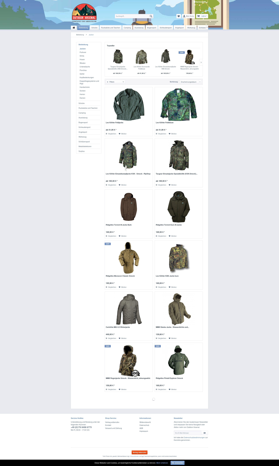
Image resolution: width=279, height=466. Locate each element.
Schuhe (82, 103)
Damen (82, 98)
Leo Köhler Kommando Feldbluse (142, 67)
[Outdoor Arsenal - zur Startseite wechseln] (84, 12)
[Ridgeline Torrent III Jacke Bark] (128, 207)
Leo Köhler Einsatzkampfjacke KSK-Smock (165, 67)
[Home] (74, 28)
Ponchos (83, 70)
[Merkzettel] (178, 16)
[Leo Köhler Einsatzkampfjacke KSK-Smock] (166, 56)
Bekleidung (83, 44)
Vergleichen (112, 134)
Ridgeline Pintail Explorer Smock (169, 378)
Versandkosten (134, 456)
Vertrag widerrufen (112, 422)
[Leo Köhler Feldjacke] (128, 104)
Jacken (83, 48)
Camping (82, 113)
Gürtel (82, 74)
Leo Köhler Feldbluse (165, 122)
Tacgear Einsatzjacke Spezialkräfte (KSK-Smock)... (118, 67)
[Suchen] (151, 16)
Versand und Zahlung (113, 428)
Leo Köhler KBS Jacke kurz (167, 276)
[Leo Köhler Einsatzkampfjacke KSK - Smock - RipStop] (128, 155)
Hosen (82, 59)
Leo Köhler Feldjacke (114, 122)
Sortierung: (174, 82)
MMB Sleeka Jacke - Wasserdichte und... (172, 327)
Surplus (82, 151)
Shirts (82, 56)
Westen (83, 63)
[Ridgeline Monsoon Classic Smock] (128, 258)
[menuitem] (134, 16)
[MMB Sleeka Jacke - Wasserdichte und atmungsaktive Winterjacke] (179, 309)
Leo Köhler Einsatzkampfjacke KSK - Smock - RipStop (128, 174)
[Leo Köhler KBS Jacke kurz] (179, 258)
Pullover (83, 52)
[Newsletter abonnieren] (204, 433)
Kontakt (108, 425)
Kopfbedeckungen (87, 77)
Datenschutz (144, 425)
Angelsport (83, 132)
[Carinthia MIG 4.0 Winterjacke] (128, 309)
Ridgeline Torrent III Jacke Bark (119, 225)
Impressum (144, 431)
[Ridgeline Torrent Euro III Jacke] (179, 207)
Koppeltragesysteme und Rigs (89, 82)
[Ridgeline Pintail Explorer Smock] (179, 360)
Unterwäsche (85, 66)
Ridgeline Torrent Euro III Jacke (169, 225)
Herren (82, 94)
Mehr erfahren (162, 463)
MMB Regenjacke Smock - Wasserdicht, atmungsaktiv (189, 67)
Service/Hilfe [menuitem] (201, 2)
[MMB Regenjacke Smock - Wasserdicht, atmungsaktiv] (190, 56)
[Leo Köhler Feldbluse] (179, 104)
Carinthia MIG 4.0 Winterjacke (118, 327)
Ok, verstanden (177, 463)
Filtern (111, 82)
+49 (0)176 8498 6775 (81, 427)
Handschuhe (85, 87)
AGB (141, 428)
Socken (83, 90)
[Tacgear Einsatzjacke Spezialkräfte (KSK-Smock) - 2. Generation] (118, 56)
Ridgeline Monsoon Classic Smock (120, 276)
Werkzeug (82, 137)
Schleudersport (84, 127)
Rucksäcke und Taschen (88, 108)
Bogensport (83, 122)
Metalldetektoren (85, 146)
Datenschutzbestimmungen (194, 437)
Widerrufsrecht (145, 422)
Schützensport (84, 141)
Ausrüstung (83, 117)
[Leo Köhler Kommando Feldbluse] (142, 56)
